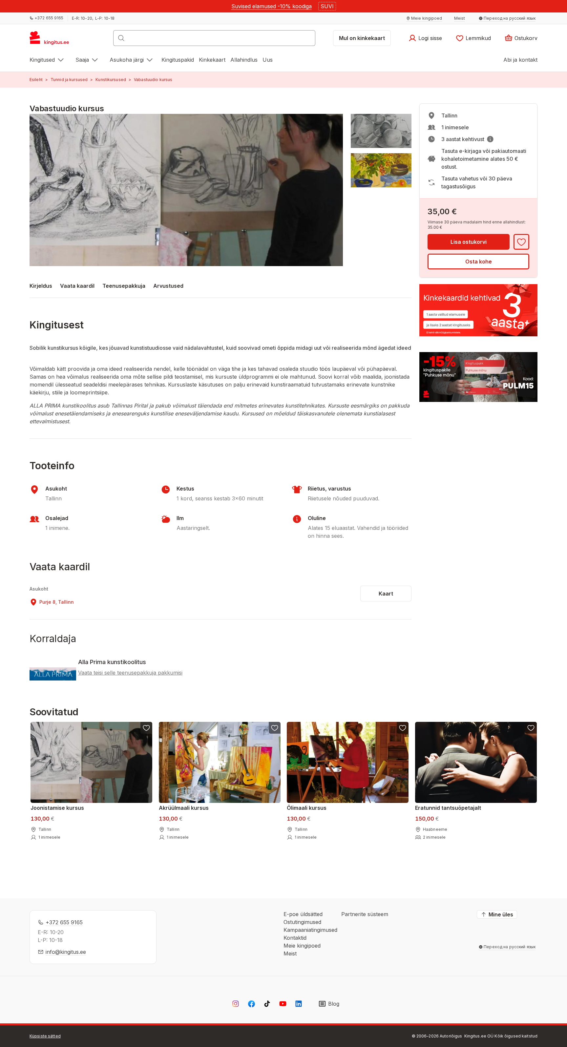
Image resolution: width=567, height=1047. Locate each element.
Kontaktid (295, 937)
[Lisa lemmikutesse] (521, 242)
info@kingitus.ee (66, 952)
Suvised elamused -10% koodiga (271, 6)
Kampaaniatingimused (310, 930)
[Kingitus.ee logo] (53, 40)
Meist (290, 953)
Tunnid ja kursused (69, 79)
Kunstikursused (110, 79)
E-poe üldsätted (303, 914)
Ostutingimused (302, 922)
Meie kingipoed (302, 945)
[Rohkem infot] (490, 139)
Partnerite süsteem (364, 914)
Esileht (36, 79)
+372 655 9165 (64, 922)
